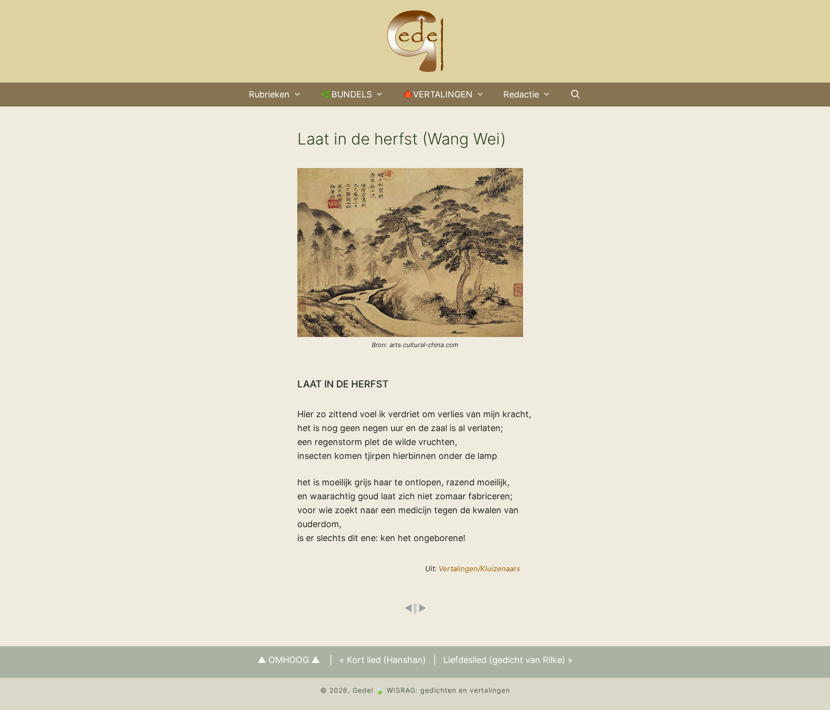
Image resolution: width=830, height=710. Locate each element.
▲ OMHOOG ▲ (288, 660)
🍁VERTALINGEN (438, 94)
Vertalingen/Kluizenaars (479, 568)
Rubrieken (269, 94)
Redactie (521, 94)
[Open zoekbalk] (576, 95)
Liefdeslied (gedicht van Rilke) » (508, 660)
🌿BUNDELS (346, 94)
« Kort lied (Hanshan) (383, 660)
